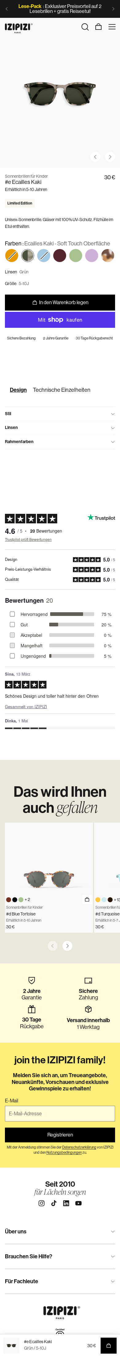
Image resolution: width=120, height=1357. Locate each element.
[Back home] (19, 27)
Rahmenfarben (19, 441)
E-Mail (11, 1100)
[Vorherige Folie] (7, 9)
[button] (11, 255)
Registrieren (60, 1135)
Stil (8, 413)
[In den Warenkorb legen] (87, 899)
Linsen (11, 427)
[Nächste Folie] (113, 9)
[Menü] (112, 26)
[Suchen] (85, 27)
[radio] (27, 255)
